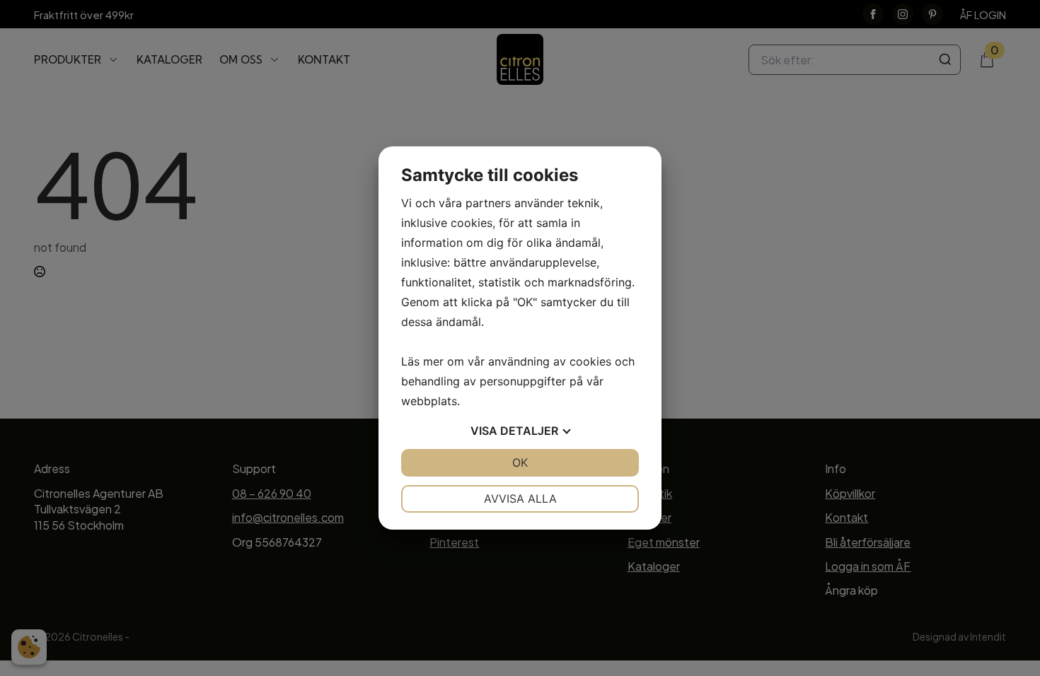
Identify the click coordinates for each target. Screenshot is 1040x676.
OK (520, 462)
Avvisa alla (520, 498)
